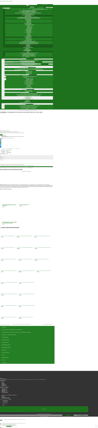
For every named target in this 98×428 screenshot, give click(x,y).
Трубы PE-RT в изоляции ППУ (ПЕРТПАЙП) (9, 334)
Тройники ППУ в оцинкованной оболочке (12, 110)
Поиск (10, 399)
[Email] (26, 141)
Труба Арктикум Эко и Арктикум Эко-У (28, 13)
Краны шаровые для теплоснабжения (29, 24)
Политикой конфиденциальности (29, 165)
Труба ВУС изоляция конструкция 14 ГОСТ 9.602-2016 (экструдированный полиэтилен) (28, 18)
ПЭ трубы (3, 396)
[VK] (26, 143)
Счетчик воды (29, 32)
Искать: (1, 399)
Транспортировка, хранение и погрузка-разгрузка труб (28, 106)
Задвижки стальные (29, 26)
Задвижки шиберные (29, 79)
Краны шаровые (25, 75)
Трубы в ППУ (32, 7)
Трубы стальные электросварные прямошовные (29, 41)
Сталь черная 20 (8, 152)
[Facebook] (26, 139)
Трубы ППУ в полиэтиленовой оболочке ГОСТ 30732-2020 (28, 59)
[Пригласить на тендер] (45, 4)
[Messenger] (26, 145)
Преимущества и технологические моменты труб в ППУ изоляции (29, 52)
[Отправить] (26, 147)
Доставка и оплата (4, 384)
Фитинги (28, 44)
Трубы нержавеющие (28, 45)
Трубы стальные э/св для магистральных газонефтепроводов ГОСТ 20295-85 (29, 42)
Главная (1, 110)
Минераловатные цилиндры (28, 88)
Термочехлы (28, 33)
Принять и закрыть (9, 426)
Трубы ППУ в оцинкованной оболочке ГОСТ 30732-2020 (39, 9)
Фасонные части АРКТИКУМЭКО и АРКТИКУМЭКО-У (28, 12)
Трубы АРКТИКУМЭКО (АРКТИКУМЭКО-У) (29, 11)
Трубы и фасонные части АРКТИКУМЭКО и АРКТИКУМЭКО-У (28, 10)
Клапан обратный (28, 31)
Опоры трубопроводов (24, 70)
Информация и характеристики (8, 148)
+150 (7, 153)
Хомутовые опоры (28, 20)
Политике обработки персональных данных (10, 425)
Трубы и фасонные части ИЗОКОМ (6, 398)
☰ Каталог (32, 6)
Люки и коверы (28, 46)
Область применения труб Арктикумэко (29, 53)
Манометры (29, 86)
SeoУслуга (47, 416)
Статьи (24, 104)
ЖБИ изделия (28, 37)
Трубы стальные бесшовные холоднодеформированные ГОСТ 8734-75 (29, 43)
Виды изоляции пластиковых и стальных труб (29, 54)
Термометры (28, 34)
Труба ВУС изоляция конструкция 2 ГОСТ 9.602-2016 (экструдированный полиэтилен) (28, 17)
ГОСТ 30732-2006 (7, 130)
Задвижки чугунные (29, 27)
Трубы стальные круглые (28, 40)
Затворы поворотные (29, 28)
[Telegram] (26, 144)
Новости (28, 51)
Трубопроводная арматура (28, 23)
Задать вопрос (17, 148)
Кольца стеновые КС (29, 38)
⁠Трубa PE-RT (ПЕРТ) (28, 15)
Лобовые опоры (29, 72)
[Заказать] (1, 134)
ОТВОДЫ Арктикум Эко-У (28, 14)
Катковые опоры (29, 21)
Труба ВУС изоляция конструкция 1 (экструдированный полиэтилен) (29, 68)
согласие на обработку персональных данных (14, 165)
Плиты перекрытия (28, 39)
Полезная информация (27, 50)
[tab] (8, 148)
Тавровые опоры (29, 22)
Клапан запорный (28, 30)
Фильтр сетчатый (29, 36)
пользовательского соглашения (19, 164)
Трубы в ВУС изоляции (28, 16)
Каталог (3, 382)
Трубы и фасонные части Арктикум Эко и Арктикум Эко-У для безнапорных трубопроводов (16, 332)
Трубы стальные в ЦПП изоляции (6, 397)
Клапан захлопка (29, 29)
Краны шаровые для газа (29, 25)
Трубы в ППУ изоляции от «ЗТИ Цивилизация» (28, 55)
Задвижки (25, 77)
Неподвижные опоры (29, 19)
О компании (3, 383)
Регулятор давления (28, 35)
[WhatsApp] (26, 142)
